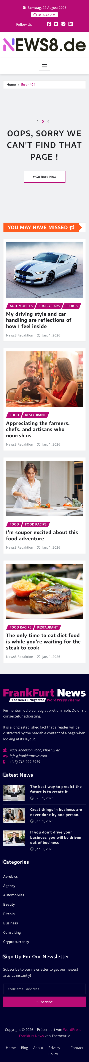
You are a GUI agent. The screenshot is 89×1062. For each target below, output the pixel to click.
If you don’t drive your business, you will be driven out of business (55, 837)
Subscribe (45, 1002)
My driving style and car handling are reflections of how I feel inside (39, 320)
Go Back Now (46, 177)
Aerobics (10, 876)
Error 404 (28, 84)
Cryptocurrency (16, 941)
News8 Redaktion (19, 335)
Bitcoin (9, 913)
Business (10, 923)
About (38, 1047)
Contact (76, 1047)
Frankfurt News (31, 1035)
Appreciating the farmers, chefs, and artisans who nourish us (38, 429)
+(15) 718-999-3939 (25, 761)
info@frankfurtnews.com (28, 756)
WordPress (72, 1029)
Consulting (12, 932)
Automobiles (13, 895)
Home (11, 84)
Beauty (9, 904)
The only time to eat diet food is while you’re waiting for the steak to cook (43, 641)
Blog (24, 1047)
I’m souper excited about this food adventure (42, 535)
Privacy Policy (54, 1050)
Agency (9, 885)
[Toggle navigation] (45, 66)
